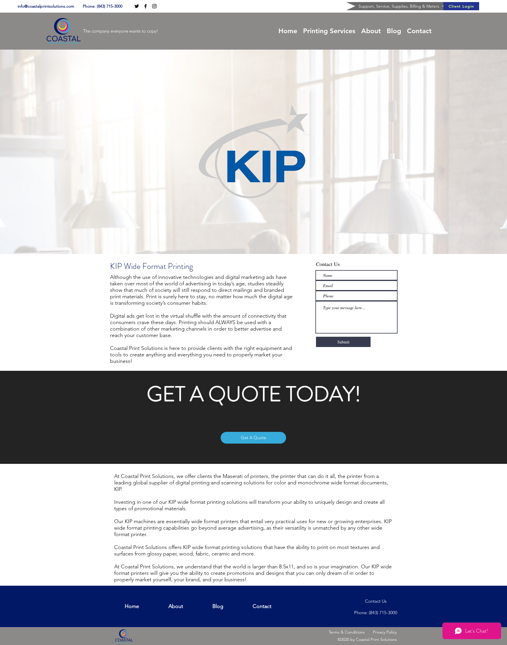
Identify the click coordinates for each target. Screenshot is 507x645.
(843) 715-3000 (109, 6)
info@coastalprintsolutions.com (46, 6)
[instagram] (154, 6)
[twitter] (137, 6)
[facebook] (145, 6)
